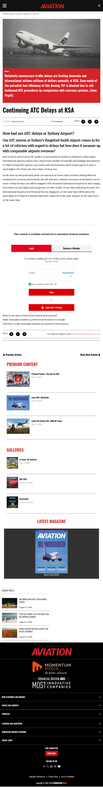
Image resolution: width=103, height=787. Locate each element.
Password (32, 272)
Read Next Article (89, 354)
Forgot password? (68, 272)
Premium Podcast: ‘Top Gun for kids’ (46, 373)
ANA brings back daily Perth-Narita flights (33, 600)
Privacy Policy (53, 776)
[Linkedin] (51, 766)
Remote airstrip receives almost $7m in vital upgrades (33, 630)
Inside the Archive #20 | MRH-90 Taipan (47, 421)
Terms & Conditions (67, 776)
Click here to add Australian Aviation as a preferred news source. (36, 323)
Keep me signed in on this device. (43, 284)
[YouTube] (59, 766)
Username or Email (51, 261)
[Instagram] (55, 766)
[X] (47, 766)
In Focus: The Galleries (28, 459)
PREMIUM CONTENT (8, 14)
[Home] (51, 651)
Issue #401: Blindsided (40, 397)
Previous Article (13, 354)
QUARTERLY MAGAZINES (23, 14)
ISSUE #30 (35, 14)
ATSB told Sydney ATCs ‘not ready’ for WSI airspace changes (34, 615)
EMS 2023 (23, 479)
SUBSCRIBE (51, 753)
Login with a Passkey (54, 307)
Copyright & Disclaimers (37, 776)
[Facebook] (44, 766)
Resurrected (23, 498)
